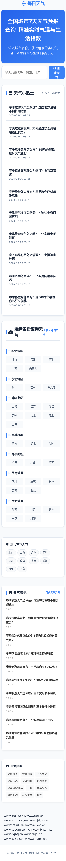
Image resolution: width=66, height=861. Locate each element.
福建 (33, 415)
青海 (51, 509)
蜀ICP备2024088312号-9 (44, 853)
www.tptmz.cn (14, 825)
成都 (22, 560)
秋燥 (39, 794)
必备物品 (42, 774)
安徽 (14, 415)
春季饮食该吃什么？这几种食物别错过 (29, 653)
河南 (14, 443)
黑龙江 (51, 387)
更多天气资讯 (53, 592)
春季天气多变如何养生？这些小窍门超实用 (32, 680)
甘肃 (33, 509)
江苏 (33, 406)
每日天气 (36, 3)
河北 (51, 359)
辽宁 (14, 387)
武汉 (45, 560)
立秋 (29, 787)
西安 (11, 568)
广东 (14, 462)
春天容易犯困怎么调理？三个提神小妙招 (31, 706)
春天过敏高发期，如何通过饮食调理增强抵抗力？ (32, 620)
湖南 (51, 443)
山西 (14, 368)
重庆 (33, 481)
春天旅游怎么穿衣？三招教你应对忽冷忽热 (32, 666)
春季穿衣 (42, 787)
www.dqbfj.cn (13, 834)
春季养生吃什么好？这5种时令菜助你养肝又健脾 (31, 735)
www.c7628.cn (14, 838)
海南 (51, 462)
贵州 (51, 481)
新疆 (33, 518)
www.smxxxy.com (16, 820)
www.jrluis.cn (39, 820)
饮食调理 (27, 774)
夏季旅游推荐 (15, 787)
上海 (14, 406)
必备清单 (13, 774)
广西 (33, 462)
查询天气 (57, 73)
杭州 (11, 560)
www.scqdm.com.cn (18, 829)
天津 (33, 359)
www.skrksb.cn (35, 825)
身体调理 (27, 780)
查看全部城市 (50, 330)
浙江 (51, 406)
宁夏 (14, 518)
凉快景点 (27, 794)
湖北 (33, 443)
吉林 (33, 387)
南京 (22, 568)
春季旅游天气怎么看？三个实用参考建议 (31, 693)
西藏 (33, 490)
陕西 (14, 509)
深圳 (45, 552)
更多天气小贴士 (51, 92)
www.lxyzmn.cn (43, 829)
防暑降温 (42, 780)
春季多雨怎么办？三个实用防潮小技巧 (29, 720)
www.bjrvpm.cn (36, 838)
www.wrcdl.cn (33, 816)
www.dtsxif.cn (13, 816)
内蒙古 (33, 368)
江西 (51, 415)
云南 (14, 490)
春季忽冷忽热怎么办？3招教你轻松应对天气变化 (31, 638)
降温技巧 (13, 780)
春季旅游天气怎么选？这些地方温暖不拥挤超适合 (32, 602)
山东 (14, 424)
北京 (14, 359)
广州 (33, 552)
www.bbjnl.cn (33, 834)
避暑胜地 (13, 794)
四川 (14, 481)
